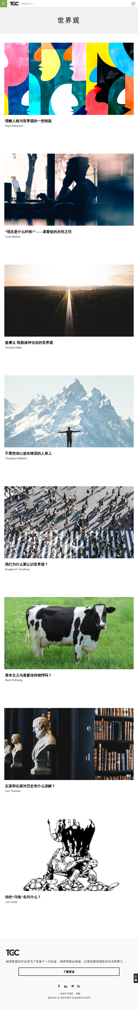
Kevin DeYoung (13, 679)
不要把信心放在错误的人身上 (28, 453)
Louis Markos (12, 236)
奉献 (78, 993)
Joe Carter (11, 901)
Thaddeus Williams (16, 458)
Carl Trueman (13, 790)
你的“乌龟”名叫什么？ (23, 897)
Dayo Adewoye (14, 125)
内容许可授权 (66, 993)
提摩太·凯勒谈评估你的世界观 (29, 343)
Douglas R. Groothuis (17, 569)
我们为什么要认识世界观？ (26, 564)
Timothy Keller (13, 347)
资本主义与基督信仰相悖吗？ (28, 675)
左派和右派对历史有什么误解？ (30, 786)
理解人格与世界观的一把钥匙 (28, 121)
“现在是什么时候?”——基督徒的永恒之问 (38, 232)
